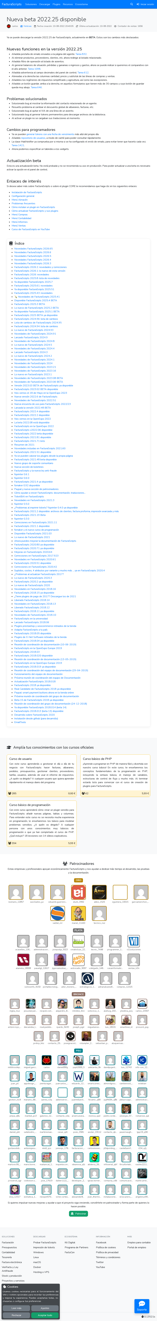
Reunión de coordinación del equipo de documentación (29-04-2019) (51, 670)
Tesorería (7, 1257)
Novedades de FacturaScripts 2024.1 (34, 359)
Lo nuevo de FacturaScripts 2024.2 (33, 356)
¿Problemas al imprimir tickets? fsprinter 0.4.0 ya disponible (46, 507)
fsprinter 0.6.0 (21, 478)
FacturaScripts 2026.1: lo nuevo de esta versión (39, 271)
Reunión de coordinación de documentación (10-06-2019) (45, 644)
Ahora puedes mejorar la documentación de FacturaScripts (45, 541)
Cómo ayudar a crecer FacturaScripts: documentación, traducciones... (50, 493)
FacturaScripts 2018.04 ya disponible (34, 641)
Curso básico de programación (29, 805)
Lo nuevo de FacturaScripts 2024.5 (33, 345)
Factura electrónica (12, 1262)
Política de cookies (106, 1247)
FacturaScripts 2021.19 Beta (30, 515)
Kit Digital (70, 1242)
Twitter (100, 1262)
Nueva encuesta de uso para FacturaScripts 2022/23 (42, 404)
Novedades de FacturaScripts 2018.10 (35, 615)
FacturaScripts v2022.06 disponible (33, 430)
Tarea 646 (36, 87)
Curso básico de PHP (97, 759)
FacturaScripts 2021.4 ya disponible (33, 481)
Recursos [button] (68, 4)
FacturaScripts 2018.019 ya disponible (35, 666)
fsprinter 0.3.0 (21, 518)
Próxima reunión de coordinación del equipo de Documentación (47, 678)
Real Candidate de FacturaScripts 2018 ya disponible (42, 689)
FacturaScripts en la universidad (31, 618)
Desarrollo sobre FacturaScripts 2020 (34, 715)
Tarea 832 (81, 54)
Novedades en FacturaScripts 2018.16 (35, 589)
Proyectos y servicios (13, 1280)
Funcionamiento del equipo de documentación (38, 674)
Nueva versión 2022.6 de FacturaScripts (35, 396)
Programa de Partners (76, 1247)
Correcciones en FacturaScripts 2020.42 (35, 567)
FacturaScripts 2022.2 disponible (32, 415)
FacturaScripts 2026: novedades (31, 274)
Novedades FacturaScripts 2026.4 (32, 259)
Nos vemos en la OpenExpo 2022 (32, 419)
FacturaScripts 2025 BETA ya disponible (36, 315)
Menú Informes (20, 222)
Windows (38, 1252)
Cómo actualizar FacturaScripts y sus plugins (35, 211)
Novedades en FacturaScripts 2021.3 (34, 500)
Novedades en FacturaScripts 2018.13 (35, 604)
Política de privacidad (107, 1252)
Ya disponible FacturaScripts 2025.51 (34, 289)
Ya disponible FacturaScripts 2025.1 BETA (37, 311)
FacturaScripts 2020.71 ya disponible (34, 548)
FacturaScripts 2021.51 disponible (32, 452)
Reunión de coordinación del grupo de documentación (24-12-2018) (50, 703)
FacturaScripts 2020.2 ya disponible (33, 581)
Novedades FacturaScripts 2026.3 (32, 263)
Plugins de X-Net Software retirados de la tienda (40, 637)
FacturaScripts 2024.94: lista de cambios (36, 326)
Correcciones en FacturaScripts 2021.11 (35, 522)
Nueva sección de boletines (29, 467)
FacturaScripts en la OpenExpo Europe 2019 (38, 648)
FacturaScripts (12, 4)
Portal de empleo (136, 1247)
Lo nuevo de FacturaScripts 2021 (32, 537)
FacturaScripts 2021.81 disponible (32, 437)
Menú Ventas (19, 225)
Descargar (44, 4)
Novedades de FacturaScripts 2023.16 (35, 370)
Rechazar (16, 1315)
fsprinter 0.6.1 (21, 474)
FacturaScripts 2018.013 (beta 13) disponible (38, 711)
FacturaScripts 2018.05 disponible (32, 633)
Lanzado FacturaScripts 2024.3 (31, 352)
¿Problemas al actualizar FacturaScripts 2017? (39, 574)
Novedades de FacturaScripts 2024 (33, 363)
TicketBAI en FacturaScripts (29, 496)
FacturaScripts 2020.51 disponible (32, 563)
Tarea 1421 (18, 145)
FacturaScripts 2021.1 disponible (32, 526)
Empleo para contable (139, 1242)
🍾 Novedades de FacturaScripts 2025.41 (37, 296)
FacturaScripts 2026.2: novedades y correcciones (40, 267)
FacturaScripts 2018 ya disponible (32, 685)
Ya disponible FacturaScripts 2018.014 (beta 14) (40, 707)
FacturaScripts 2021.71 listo (29, 441)
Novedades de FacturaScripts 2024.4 (34, 348)
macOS (37, 1262)
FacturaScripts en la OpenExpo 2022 (34, 426)
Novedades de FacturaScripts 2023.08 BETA (38, 378)
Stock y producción (12, 1276)
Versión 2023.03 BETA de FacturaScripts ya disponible (43, 385)
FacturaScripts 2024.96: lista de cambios (36, 319)
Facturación (8, 1242)
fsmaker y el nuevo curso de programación (36, 530)
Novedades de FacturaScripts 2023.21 (35, 367)
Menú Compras (20, 214)
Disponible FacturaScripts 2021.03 (33, 533)
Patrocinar (80, 1213)
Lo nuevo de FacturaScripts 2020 (32, 585)
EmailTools (20, 722)
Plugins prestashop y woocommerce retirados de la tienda (45, 626)
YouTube (100, 1267)
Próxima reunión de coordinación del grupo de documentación (46, 696)
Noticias (28, 26)
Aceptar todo (45, 1315)
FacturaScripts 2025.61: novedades (33, 285)
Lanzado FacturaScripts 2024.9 (31, 337)
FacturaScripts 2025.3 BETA (29, 304)
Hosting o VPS (41, 1272)
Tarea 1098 (34, 69)
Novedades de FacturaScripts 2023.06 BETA (38, 382)
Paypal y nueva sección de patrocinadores (36, 489)
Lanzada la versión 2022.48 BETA (32, 407)
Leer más (16, 1308)
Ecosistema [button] (81, 4)
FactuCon (70, 1252)
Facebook (101, 1242)
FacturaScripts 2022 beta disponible (33, 433)
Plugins (56, 4)
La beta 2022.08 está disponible (32, 422)
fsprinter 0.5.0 (21, 504)
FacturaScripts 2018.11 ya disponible (34, 611)
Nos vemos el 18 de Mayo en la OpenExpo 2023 (40, 393)
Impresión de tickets (44, 1247)
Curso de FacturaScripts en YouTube (31, 229)
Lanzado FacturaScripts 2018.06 (31, 622)
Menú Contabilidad (21, 218)
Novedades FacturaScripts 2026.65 (33, 248)
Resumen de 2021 (24, 444)
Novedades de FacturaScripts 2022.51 (35, 400)
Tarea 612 (83, 72)
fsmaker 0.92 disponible (27, 485)
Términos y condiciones (108, 1257)
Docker (37, 1267)
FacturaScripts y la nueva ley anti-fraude (35, 470)
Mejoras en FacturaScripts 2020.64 (33, 552)
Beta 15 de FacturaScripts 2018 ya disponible (39, 700)
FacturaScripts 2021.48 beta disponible (35, 459)
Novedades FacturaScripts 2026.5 (32, 256)
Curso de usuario (20, 759)
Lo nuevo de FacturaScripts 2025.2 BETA (36, 308)
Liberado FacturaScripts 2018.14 (32, 600)
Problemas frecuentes (23, 203)
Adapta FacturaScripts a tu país (31, 629)
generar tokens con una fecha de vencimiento (50, 134)
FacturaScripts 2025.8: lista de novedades (36, 278)
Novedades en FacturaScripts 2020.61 (35, 559)
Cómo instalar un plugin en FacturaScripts (33, 207)
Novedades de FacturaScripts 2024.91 (35, 333)
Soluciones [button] (31, 4)
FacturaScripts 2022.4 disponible (32, 411)
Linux (36, 1257)
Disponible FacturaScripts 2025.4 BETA (35, 300)
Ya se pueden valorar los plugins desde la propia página (43, 456)
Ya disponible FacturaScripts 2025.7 (33, 282)
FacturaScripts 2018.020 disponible (33, 655)
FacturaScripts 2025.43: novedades (33, 293)
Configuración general (23, 196)
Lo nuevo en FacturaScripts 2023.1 (33, 374)
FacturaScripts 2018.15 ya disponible (34, 592)
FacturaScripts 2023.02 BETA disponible (36, 389)
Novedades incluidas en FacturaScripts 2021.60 (39, 448)
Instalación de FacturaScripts (27, 192)
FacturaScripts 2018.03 (27, 652)
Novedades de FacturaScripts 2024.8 (34, 341)
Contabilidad (8, 1252)
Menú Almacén (20, 199)
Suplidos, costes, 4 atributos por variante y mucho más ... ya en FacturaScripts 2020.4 (59, 570)
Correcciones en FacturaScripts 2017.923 (36, 555)
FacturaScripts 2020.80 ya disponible (34, 544)
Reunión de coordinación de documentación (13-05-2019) (45, 659)
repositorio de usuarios (33, 138)
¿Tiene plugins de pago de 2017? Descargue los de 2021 (45, 596)
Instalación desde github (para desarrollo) (36, 718)
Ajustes (45, 1308)
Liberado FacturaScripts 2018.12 (32, 607)
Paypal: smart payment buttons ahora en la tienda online (44, 692)
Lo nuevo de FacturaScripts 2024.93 (34, 330)
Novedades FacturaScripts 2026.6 (32, 252)
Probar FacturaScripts (44, 1242)
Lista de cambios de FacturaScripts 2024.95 (38, 322)
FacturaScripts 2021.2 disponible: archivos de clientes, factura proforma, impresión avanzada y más (66, 511)
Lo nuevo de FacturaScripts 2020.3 (33, 578)
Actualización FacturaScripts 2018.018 (35, 681)
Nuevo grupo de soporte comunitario (33, 463)
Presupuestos (9, 1247)
